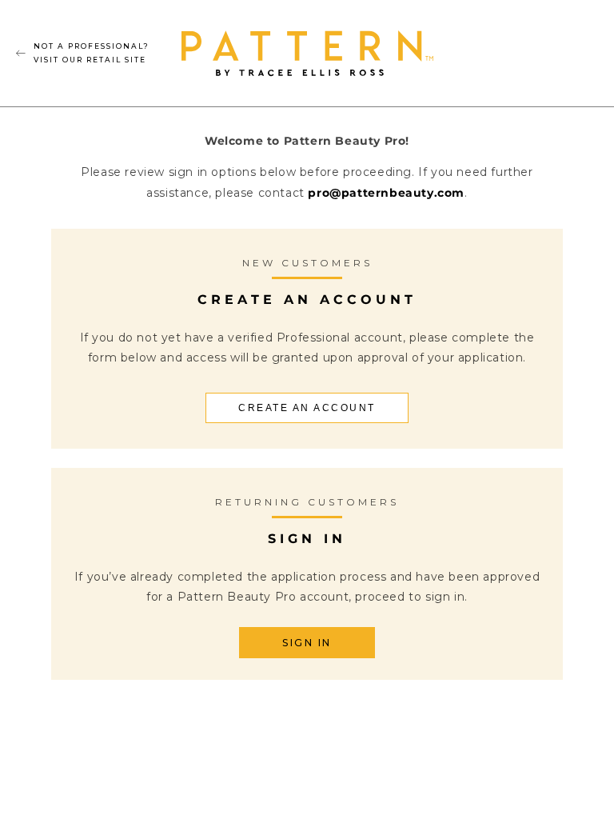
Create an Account (307, 407)
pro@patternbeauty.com (386, 193)
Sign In (307, 643)
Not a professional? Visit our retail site (92, 52)
